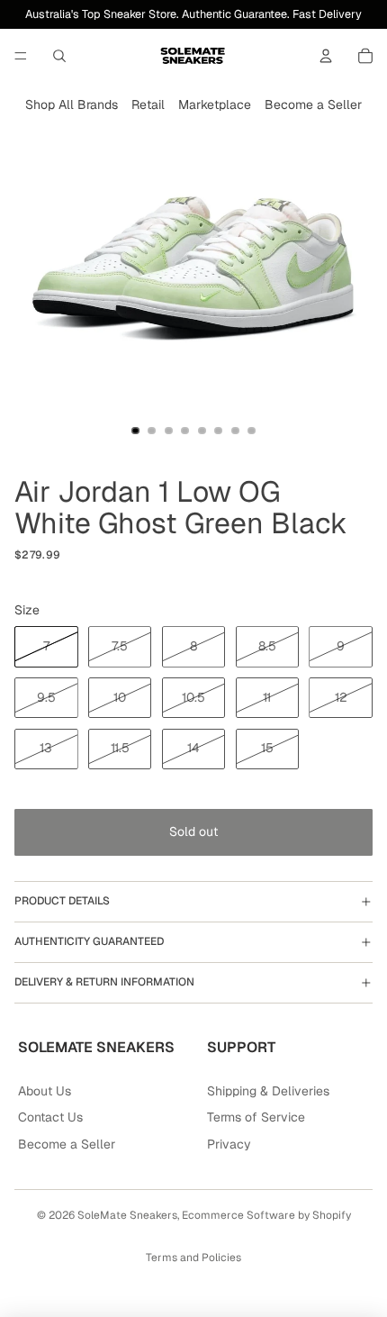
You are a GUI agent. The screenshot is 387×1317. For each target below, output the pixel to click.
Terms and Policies (193, 1257)
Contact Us (50, 1117)
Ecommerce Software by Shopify (266, 1215)
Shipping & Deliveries (268, 1091)
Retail (148, 104)
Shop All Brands (71, 104)
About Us (44, 1091)
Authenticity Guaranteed (89, 941)
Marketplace (214, 104)
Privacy (229, 1144)
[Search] (59, 56)
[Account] (326, 56)
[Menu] (20, 56)
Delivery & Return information (104, 982)
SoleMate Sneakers (127, 1215)
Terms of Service (256, 1117)
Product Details (62, 901)
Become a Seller (313, 104)
